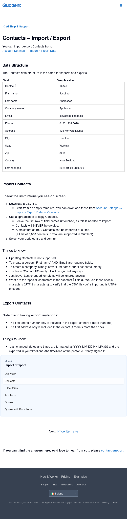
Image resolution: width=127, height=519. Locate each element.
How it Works (49, 476)
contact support (112, 450)
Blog (55, 484)
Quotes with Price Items (18, 409)
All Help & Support (17, 26)
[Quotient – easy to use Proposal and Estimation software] (11, 5)
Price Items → (67, 431)
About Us (81, 484)
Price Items (11, 388)
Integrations (67, 484)
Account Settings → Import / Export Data (29, 50)
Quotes (9, 402)
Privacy (105, 502)
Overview (10, 374)
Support (45, 484)
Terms (115, 502)
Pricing (65, 476)
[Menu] (121, 5)
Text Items (10, 395)
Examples (80, 476)
